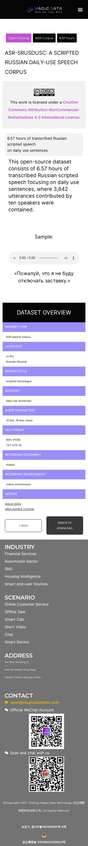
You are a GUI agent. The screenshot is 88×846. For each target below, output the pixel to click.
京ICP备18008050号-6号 (48, 827)
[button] (80, 9)
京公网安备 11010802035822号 (44, 842)
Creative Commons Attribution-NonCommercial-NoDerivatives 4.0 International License (44, 110)
